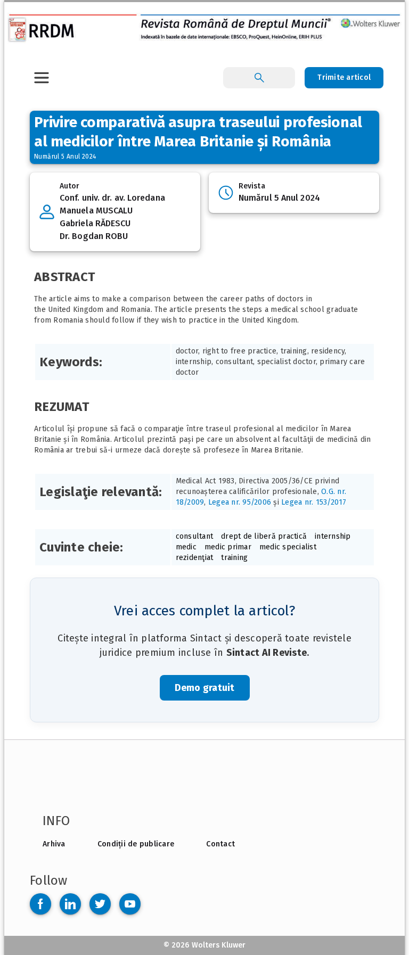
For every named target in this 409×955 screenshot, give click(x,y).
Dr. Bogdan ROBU (94, 236)
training (234, 557)
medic (186, 546)
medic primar (227, 546)
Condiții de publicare (135, 844)
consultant (195, 536)
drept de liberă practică (264, 536)
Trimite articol (344, 77)
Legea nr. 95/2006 (239, 502)
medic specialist (287, 546)
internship (333, 536)
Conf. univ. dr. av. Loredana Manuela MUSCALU (112, 204)
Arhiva (54, 844)
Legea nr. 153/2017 (314, 502)
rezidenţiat (195, 557)
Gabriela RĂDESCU (95, 223)
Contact (220, 844)
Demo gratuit (205, 688)
